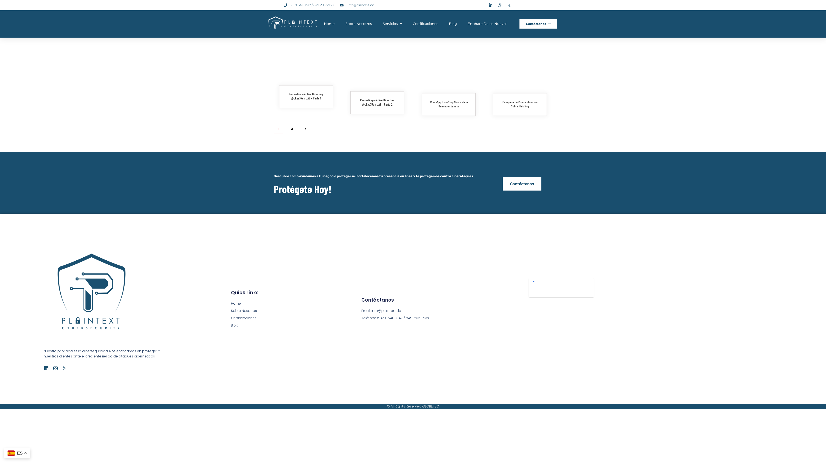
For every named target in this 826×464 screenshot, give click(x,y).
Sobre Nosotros (358, 24)
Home (329, 24)
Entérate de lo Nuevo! (487, 24)
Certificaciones (425, 24)
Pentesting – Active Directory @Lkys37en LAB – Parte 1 (306, 96)
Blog (453, 24)
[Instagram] (55, 368)
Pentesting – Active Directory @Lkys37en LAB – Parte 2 (377, 102)
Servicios (390, 24)
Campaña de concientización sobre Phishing (520, 104)
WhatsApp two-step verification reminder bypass (449, 104)
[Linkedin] (46, 368)
